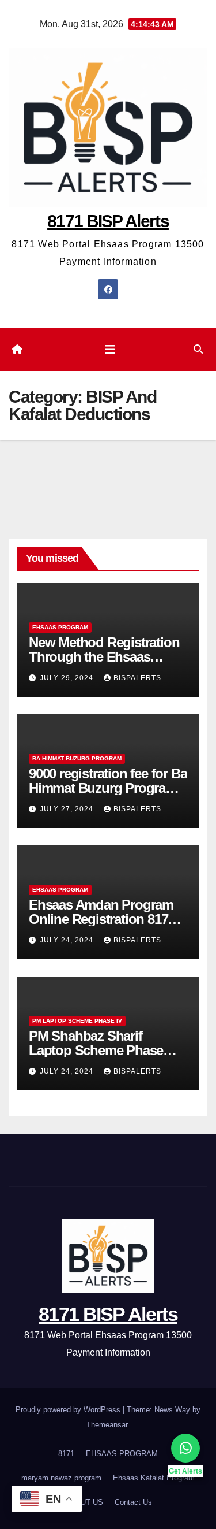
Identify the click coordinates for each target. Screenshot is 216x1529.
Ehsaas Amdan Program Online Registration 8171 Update (102, 919)
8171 (66, 1453)
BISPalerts (137, 678)
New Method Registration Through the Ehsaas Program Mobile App (104, 656)
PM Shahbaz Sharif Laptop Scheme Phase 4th (96, 1050)
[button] (198, 349)
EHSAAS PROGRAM (60, 627)
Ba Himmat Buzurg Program (77, 758)
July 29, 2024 (68, 678)
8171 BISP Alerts (108, 221)
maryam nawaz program (61, 1478)
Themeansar (106, 1424)
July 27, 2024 (68, 809)
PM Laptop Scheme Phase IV (77, 1021)
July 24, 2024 (68, 940)
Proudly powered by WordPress (69, 1409)
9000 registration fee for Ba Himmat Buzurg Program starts (108, 788)
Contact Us (133, 1502)
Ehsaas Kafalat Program (154, 1478)
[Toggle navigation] (110, 350)
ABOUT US (84, 1502)
